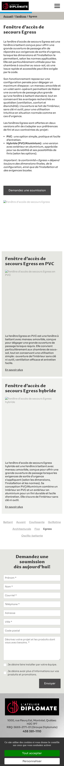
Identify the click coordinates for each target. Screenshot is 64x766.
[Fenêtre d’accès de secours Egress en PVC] (32, 299)
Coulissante (37, 522)
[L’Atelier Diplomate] (15, 6)
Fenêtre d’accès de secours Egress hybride (30, 388)
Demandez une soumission (27, 190)
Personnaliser (32, 761)
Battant (8, 522)
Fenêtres (20, 16)
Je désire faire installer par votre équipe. (32, 664)
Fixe (37, 528)
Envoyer (49, 683)
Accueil (8, 16)
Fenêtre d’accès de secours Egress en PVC (29, 261)
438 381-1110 (32, 731)
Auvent (21, 522)
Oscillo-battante (32, 535)
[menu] (57, 6)
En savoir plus (14, 369)
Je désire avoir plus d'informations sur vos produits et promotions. (33, 673)
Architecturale (21, 528)
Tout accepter (32, 753)
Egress (47, 528)
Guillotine (54, 522)
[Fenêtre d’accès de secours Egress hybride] (32, 426)
